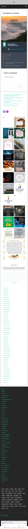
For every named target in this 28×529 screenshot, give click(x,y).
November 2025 (7, 305)
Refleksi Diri (4, 457)
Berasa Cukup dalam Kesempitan (10, 105)
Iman (15, 493)
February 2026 (7, 299)
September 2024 (7, 332)
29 (10, 281)
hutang (3, 493)
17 (17, 275)
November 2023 (7, 351)
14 (7, 275)
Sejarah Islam (5, 467)
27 (4, 281)
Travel (20, 506)
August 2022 (6, 380)
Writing (24, 506)
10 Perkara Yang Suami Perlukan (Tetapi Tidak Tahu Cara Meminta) (14, 63)
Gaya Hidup (4, 407)
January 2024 (6, 347)
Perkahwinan (16, 499)
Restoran (11, 504)
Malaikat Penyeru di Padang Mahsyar (13, 65)
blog (2, 491)
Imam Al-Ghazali (9, 493)
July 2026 (6, 290)
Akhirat (7, 489)
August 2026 (6, 288)
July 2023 (6, 359)
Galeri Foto (4, 405)
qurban (3, 455)
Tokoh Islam (4, 477)
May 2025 (6, 316)
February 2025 (7, 322)
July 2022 (6, 382)
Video (3, 482)
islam (24, 493)
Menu (4, 6)
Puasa (3, 453)
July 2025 (6, 313)
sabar (16, 504)
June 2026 (6, 291)
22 (10, 278)
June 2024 (6, 338)
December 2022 (7, 372)
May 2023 (6, 363)
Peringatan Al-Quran (11, 13)
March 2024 (6, 343)
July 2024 (6, 336)
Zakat (3, 508)
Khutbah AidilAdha (6, 434)
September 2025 (7, 309)
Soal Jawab (4, 471)
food (16, 491)
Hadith (3, 411)
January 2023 (6, 370)
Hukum (3, 414)
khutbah (3, 495)
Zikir (6, 508)
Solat (3, 473)
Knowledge (16, 495)
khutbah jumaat (5, 438)
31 (17, 281)
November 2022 (7, 374)
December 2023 (7, 349)
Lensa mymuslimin (6, 442)
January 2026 (6, 301)
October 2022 (7, 376)
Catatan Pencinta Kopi (7, 399)
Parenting (3, 499)
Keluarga (4, 428)
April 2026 (6, 295)
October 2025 (7, 307)
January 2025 (6, 324)
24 (17, 278)
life (20, 495)
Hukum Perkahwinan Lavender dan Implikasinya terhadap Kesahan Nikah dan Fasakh (13, 95)
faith (13, 491)
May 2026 (6, 293)
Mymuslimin (4, 515)
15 (10, 275)
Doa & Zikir (4, 401)
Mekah (8, 497)
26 (23, 278)
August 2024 (6, 334)
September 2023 (7, 355)
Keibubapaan (5, 424)
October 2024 (7, 330)
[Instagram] (7, 111)
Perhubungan (5, 451)
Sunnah (3, 475)
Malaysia (3, 497)
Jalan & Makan (5, 420)
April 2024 (6, 341)
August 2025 (6, 311)
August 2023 (6, 357)
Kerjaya (3, 432)
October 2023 (7, 353)
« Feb (13, 282)
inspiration (19, 493)
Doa (9, 491)
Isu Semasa (4, 418)
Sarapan (19, 504)
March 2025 (6, 320)
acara (3, 489)
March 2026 (6, 297)
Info (3, 416)
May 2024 (6, 340)
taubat (16, 506)
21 (7, 278)
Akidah (3, 391)
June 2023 (6, 361)
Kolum (3, 440)
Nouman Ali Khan (18, 497)
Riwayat (3, 463)
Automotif (4, 397)
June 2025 (6, 315)
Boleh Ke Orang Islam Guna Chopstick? (11, 103)
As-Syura (7, 59)
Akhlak (3, 389)
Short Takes (4, 469)
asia (23, 489)
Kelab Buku (4, 426)
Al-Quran (7, 57)
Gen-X (3, 409)
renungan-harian (5, 504)
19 (23, 275)
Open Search (26, 6)
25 (20, 278)
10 (17, 273)
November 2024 (7, 328)
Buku (6, 491)
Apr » (15, 282)
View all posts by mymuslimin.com (17, 49)
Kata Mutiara (5, 422)
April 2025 (6, 318)
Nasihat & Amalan (6, 446)
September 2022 (7, 378)
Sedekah (3, 506)
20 (4, 278)
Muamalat (4, 444)
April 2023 (6, 365)
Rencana (4, 459)
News (3, 449)
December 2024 (7, 326)
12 (23, 273)
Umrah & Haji (5, 479)
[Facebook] (4, 111)
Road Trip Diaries (5, 465)
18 (20, 275)
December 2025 (7, 303)
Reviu (3, 461)
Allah (16, 489)
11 (20, 273)
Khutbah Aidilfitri (5, 436)
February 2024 (7, 345)
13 (4, 275)
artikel (19, 489)
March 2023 (6, 366)
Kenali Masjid (5, 430)
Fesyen (3, 403)
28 (7, 281)
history (20, 491)
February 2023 (7, 368)
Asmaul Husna (5, 395)
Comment (20, 86)
